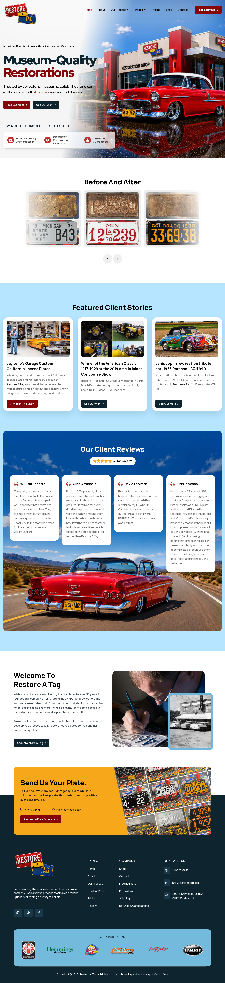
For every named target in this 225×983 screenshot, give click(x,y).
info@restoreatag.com (186, 882)
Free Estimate (127, 883)
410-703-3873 (180, 870)
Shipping (124, 898)
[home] (20, 14)
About (101, 10)
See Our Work (96, 891)
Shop (169, 10)
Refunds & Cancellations (134, 905)
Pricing (156, 10)
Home (88, 10)
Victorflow (161, 974)
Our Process (95, 883)
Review (92, 905)
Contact (183, 10)
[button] (120, 10)
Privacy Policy (127, 891)
